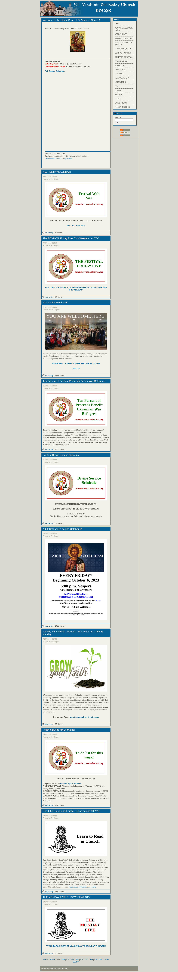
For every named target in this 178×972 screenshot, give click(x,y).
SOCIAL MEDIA (121, 61)
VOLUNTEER (120, 82)
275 (77, 960)
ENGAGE (118, 94)
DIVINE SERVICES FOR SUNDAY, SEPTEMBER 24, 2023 (76, 363)
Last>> (76, 962)
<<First (46, 960)
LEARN (118, 90)
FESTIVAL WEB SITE (76, 226)
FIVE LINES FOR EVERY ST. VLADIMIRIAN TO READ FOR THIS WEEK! (76, 946)
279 (95, 960)
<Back (53, 960)
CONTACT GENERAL (124, 57)
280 (100, 960)
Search (119, 113)
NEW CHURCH (121, 65)
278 (91, 960)
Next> (106, 960)
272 (63, 960)
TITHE (117, 99)
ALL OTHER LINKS (122, 107)
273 (67, 960)
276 (81, 960)
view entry (49, 233)
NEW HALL (119, 74)
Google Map (67, 159)
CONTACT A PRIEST (123, 53)
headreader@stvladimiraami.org (82, 887)
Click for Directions (52, 159)
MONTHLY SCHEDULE (124, 38)
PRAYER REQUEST (123, 49)
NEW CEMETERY (122, 78)
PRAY (117, 86)
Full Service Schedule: (55, 71)
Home (117, 24)
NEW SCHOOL (121, 69)
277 (86, 960)
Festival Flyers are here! (71, 784)
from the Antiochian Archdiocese (84, 717)
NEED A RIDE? (121, 34)
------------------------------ (124, 26)
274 (72, 960)
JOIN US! (76, 368)
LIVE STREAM (121, 103)
